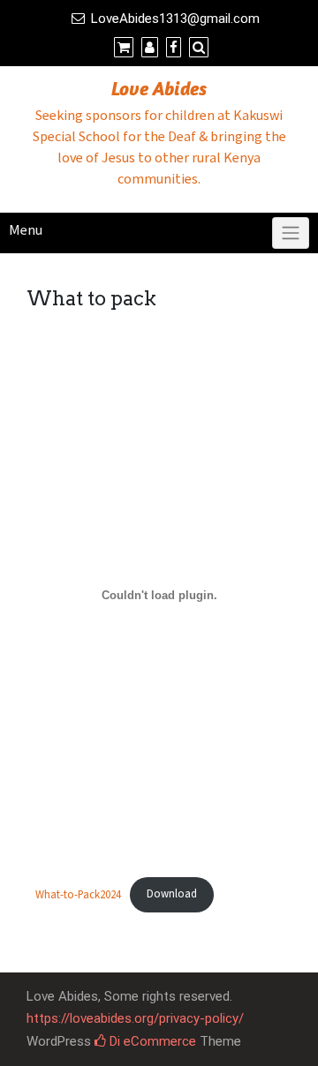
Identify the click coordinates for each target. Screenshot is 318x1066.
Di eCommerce (151, 1041)
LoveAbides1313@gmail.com (175, 18)
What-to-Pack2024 (78, 894)
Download (172, 894)
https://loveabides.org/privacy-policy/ (135, 1018)
